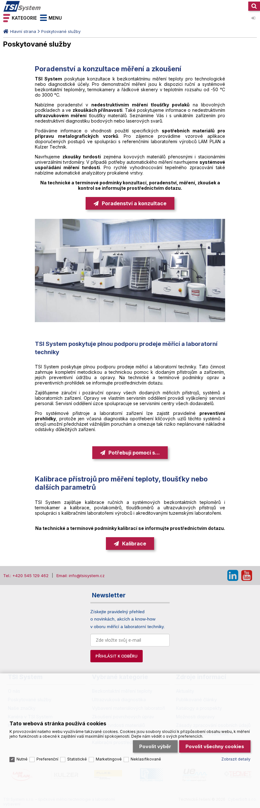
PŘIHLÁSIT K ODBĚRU (116, 656)
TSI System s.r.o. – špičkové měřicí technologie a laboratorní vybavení (22, 6)
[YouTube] (246, 575)
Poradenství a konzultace (134, 203)
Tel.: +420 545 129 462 (26, 575)
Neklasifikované (146, 759)
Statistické (77, 759)
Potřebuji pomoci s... (134, 452)
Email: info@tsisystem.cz (80, 575)
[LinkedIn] (232, 575)
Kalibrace (134, 543)
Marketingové (109, 759)
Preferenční (47, 759)
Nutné (22, 759)
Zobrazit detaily (235, 759)
